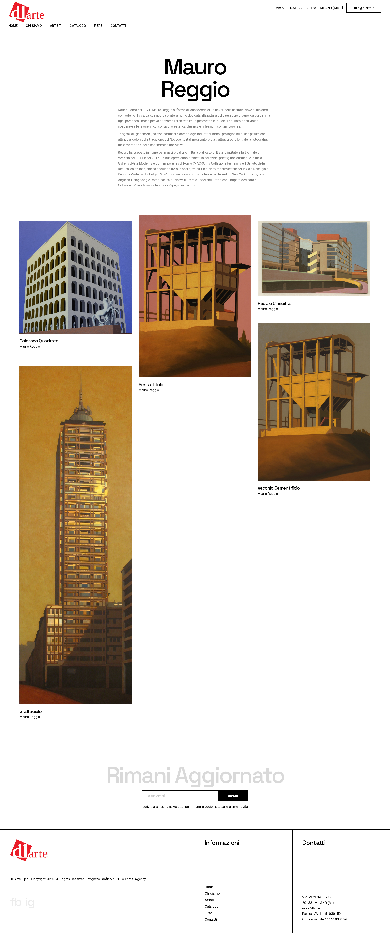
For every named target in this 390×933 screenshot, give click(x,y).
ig (29, 901)
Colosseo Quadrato (39, 341)
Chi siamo (212, 893)
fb (15, 901)
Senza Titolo (151, 384)
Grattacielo (30, 711)
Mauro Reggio (30, 346)
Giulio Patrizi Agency (131, 879)
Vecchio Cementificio (279, 488)
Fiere (208, 913)
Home (209, 887)
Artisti (209, 900)
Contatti (211, 919)
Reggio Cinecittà (274, 303)
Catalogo (212, 906)
